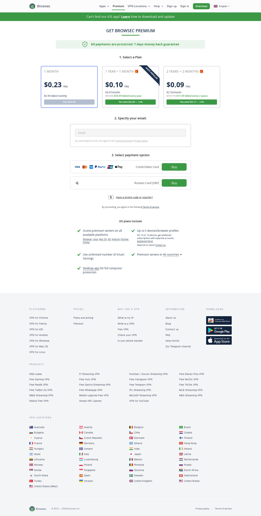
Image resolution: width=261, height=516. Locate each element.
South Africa (191, 470)
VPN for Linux (37, 352)
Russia (187, 464)
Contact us (160, 245)
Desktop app (91, 268)
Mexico (138, 459)
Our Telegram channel (178, 346)
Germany (89, 443)
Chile (137, 432)
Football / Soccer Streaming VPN (148, 374)
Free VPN (123, 329)
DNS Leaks (35, 374)
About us (170, 317)
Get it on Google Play (219, 330)
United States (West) (46, 486)
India (137, 448)
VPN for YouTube (139, 400)
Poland (88, 464)
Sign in (184, 6)
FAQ (167, 335)
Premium (78, 323)
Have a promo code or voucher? (134, 197)
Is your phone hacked (130, 340)
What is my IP (126, 317)
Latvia (187, 454)
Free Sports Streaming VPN (94, 384)
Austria (88, 427)
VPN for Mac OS (38, 346)
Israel (37, 454)
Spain (87, 475)
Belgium (138, 427)
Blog (168, 323)
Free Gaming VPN (39, 379)
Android (115, 239)
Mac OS (103, 239)
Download (201, 6)
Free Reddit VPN (38, 384)
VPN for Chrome (38, 317)
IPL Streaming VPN (140, 390)
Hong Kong (190, 443)
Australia (39, 427)
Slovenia (139, 470)
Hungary (39, 448)
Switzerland (191, 475)
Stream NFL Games (90, 400)
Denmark (139, 437)
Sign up (172, 6)
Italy (86, 454)
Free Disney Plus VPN (191, 374)
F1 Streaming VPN (89, 374)
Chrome (124, 239)
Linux (95, 239)
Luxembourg (91, 459)
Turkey (38, 481)
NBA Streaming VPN (190, 395)
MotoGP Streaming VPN (143, 395)
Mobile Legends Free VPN (93, 395)
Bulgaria (39, 432)
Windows (87, 239)
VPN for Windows (39, 340)
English (223, 6)
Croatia (188, 432)
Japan (137, 454)
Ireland (188, 448)
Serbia (37, 470)
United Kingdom (143, 481)
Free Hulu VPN (87, 379)
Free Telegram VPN (140, 384)
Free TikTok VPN (188, 384)
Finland (188, 437)
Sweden (138, 475)
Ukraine (88, 481)
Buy (174, 167)
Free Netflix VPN (188, 379)
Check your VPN (127, 335)
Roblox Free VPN (38, 400)
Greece (138, 443)
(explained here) (145, 241)
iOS (109, 239)
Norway (38, 464)
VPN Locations (137, 6)
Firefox (86, 242)
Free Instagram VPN (140, 379)
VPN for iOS (36, 329)
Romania (139, 464)
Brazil (187, 427)
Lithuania (39, 459)
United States (192, 481)
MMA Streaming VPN (41, 395)
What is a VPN (126, 323)
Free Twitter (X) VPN (40, 390)
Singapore (89, 470)
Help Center (172, 340)
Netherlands (191, 459)
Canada (88, 432)
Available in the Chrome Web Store (219, 320)
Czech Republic (93, 437)
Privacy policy (141, 140)
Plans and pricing (83, 317)
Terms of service (123, 140)
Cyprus (38, 437)
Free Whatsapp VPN (90, 390)
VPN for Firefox (38, 323)
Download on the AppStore (219, 340)
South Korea (41, 475)
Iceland (88, 448)
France (38, 443)
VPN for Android (38, 335)
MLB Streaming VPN (190, 390)
